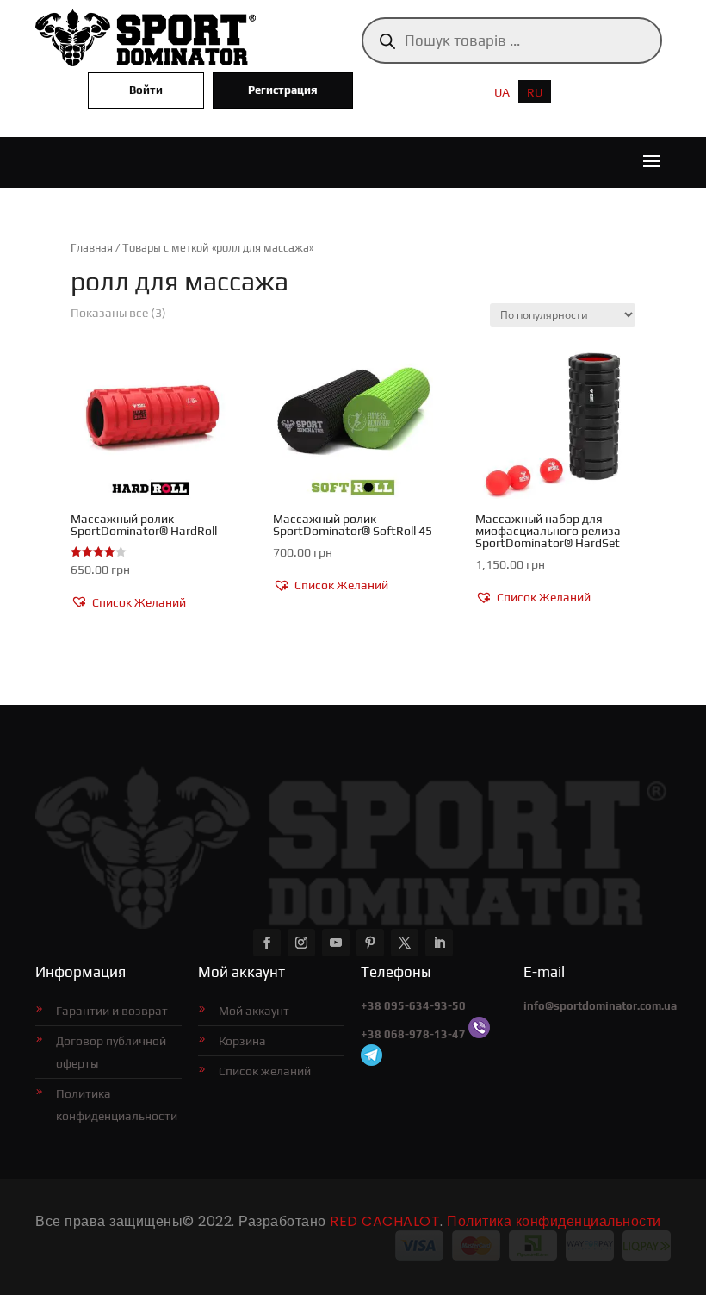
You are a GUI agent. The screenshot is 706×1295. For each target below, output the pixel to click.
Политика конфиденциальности (116, 1104)
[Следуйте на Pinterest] (370, 942)
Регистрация (283, 90)
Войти (146, 90)
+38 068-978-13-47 (413, 1034)
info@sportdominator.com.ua (600, 1005)
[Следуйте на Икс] (404, 942)
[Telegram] (371, 1061)
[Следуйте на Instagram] (301, 942)
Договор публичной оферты (111, 1052)
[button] (128, 603)
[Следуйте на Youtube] (336, 942)
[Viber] (479, 1034)
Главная (92, 247)
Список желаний (265, 1071)
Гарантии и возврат (112, 1011)
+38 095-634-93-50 (413, 1005)
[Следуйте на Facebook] (267, 942)
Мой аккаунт (254, 1011)
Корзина (242, 1041)
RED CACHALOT (385, 1221)
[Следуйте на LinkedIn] (439, 942)
